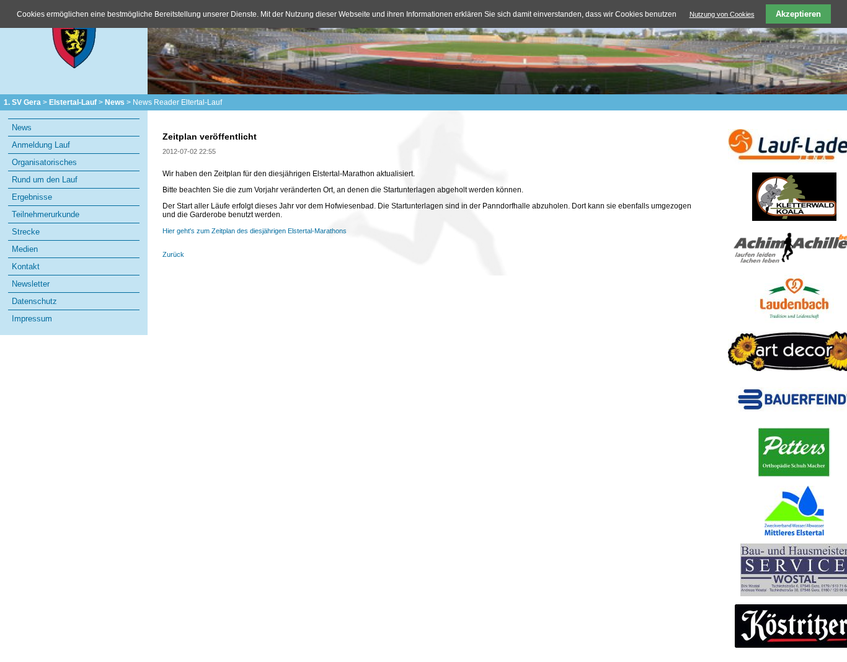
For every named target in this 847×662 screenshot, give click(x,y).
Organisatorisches (44, 162)
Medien (25, 249)
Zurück (173, 254)
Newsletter (31, 284)
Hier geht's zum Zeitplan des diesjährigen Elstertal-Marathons (254, 231)
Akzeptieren (798, 14)
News (115, 102)
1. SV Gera (22, 102)
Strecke (26, 231)
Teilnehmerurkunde (45, 214)
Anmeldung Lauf (41, 145)
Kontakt (26, 266)
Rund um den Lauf (45, 179)
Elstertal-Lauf (73, 102)
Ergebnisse (32, 197)
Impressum (32, 318)
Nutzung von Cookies (722, 14)
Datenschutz (34, 301)
